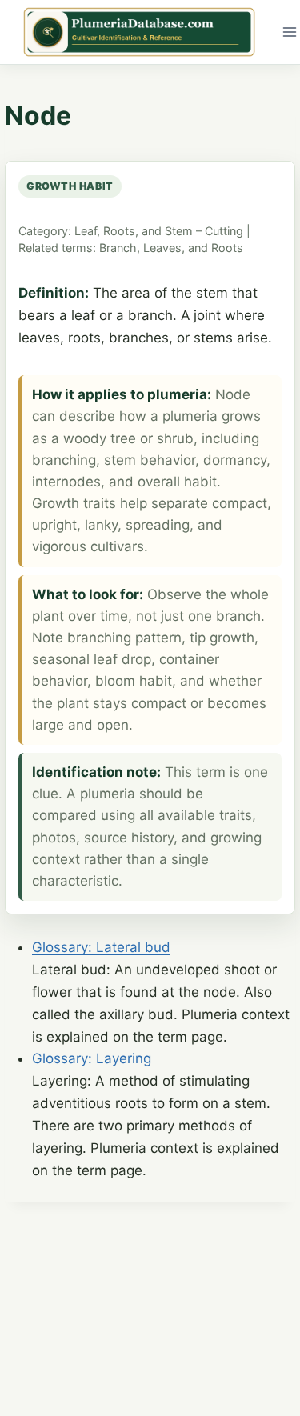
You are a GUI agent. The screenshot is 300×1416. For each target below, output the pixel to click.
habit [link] (96, 186)
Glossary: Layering (91, 1058)
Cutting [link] (224, 231)
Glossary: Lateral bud (101, 947)
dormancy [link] (234, 460)
